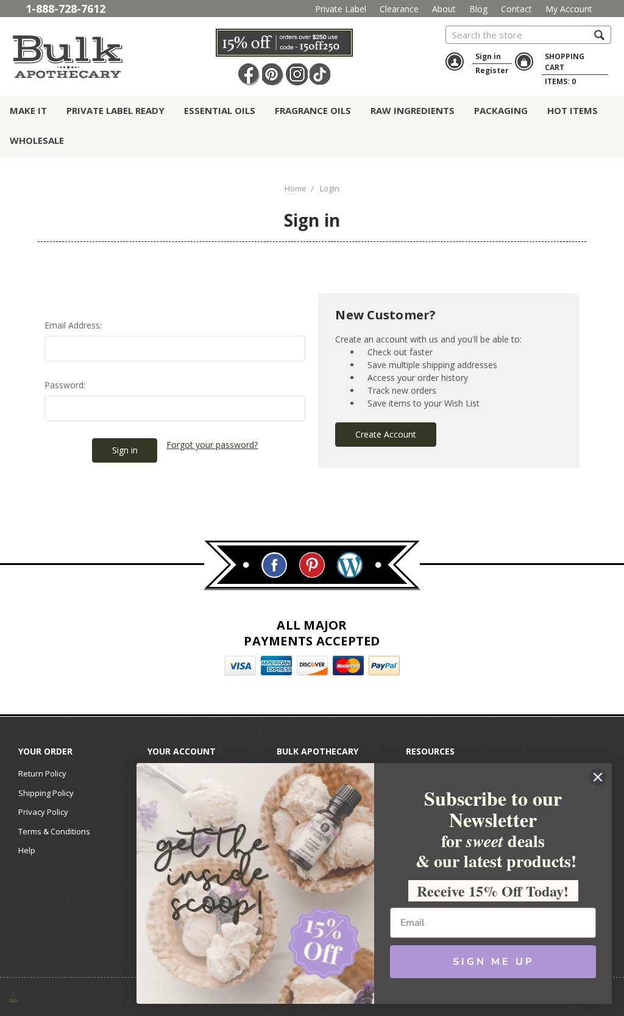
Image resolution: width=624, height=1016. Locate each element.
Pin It (273, 74)
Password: (64, 385)
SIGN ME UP (493, 961)
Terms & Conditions (54, 831)
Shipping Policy (46, 792)
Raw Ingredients (412, 110)
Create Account (385, 434)
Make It (28, 110)
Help (26, 850)
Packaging (501, 110)
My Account (568, 9)
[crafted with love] (13, 996)
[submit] (599, 34)
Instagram (297, 74)
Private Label (340, 9)
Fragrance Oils (313, 110)
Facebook (249, 74)
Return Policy (42, 773)
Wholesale (37, 140)
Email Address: (73, 325)
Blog (478, 9)
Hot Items (572, 110)
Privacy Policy (43, 811)
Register (492, 70)
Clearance (399, 9)
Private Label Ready (115, 110)
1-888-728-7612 (65, 8)
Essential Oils (219, 110)
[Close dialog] (598, 777)
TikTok (321, 74)
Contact (516, 9)
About (444, 9)
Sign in (488, 56)
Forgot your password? (212, 444)
